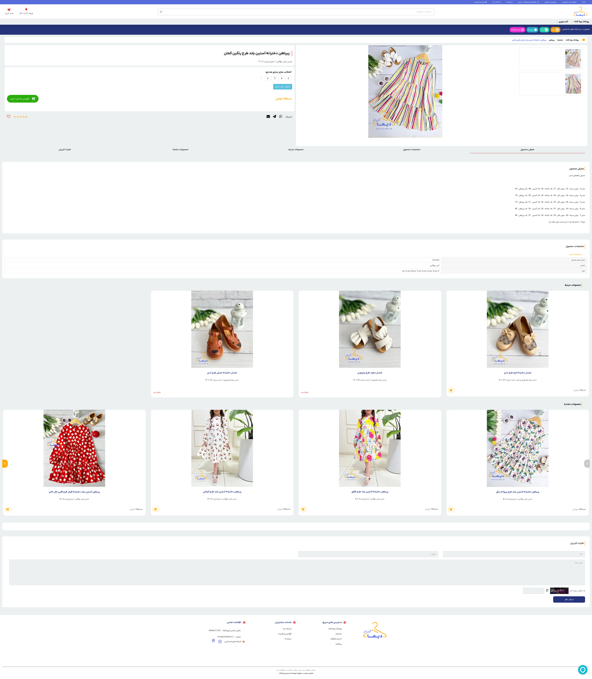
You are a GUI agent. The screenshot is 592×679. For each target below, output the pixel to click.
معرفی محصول (527, 149)
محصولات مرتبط (296, 149)
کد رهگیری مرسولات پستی (528, 2)
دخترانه (338, 634)
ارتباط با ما (497, 2)
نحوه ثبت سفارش (569, 2)
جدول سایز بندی (282, 86)
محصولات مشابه (180, 149)
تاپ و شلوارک (336, 638)
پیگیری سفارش (551, 2)
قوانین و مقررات (480, 2)
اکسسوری (563, 21)
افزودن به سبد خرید (19, 98)
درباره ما (509, 2)
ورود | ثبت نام (26, 13)
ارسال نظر (569, 599)
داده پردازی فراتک (285, 673)
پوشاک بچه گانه (581, 21)
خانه (583, 2)
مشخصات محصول (411, 149)
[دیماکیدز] (580, 11)
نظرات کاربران (65, 149)
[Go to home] (583, 40)
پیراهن (338, 644)
